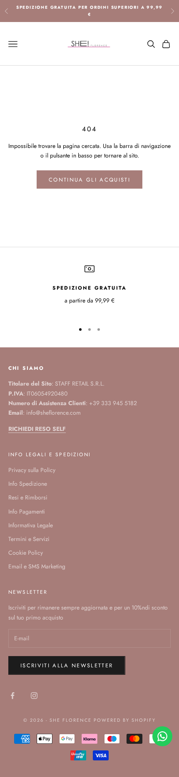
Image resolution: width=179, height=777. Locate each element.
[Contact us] (162, 736)
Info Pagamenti (26, 511)
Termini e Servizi (29, 539)
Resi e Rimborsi (27, 497)
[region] (89, 289)
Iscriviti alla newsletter (66, 665)
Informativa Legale (30, 525)
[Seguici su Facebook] (12, 695)
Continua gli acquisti (89, 180)
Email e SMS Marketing (36, 566)
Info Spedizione (27, 483)
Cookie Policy (25, 552)
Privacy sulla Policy (31, 470)
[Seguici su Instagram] (34, 695)
